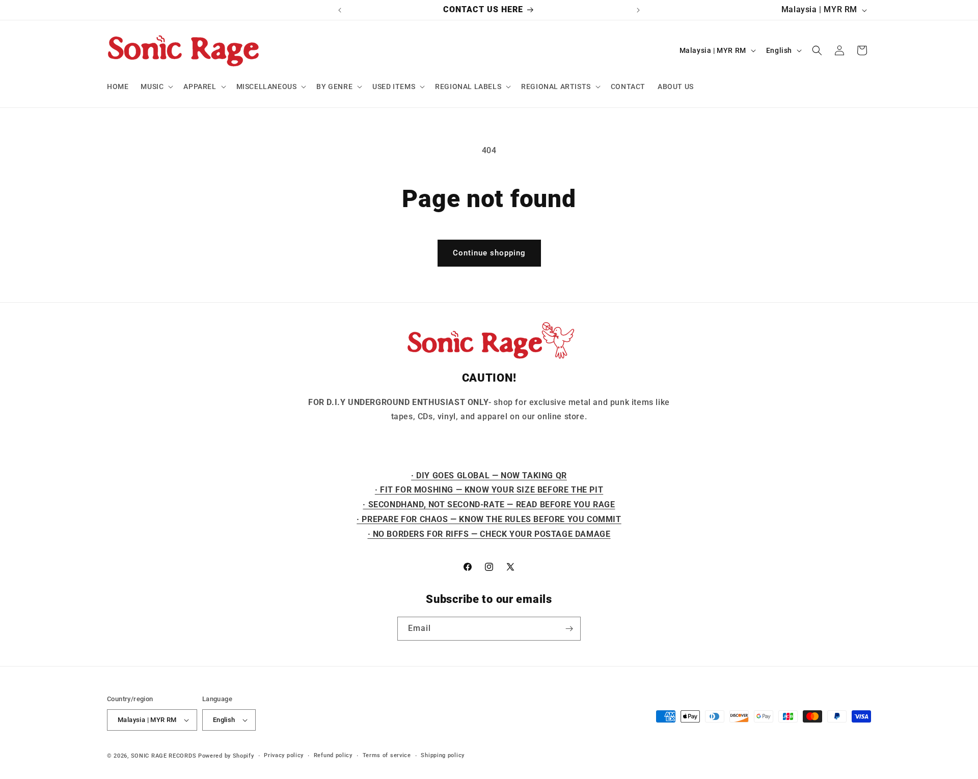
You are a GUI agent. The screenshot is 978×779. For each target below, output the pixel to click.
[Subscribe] (569, 629)
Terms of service (387, 755)
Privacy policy (284, 755)
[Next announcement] (638, 10)
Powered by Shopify (226, 756)
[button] (155, 86)
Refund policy (333, 755)
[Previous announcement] (340, 10)
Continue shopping (489, 252)
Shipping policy (443, 755)
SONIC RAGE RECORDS (164, 756)
